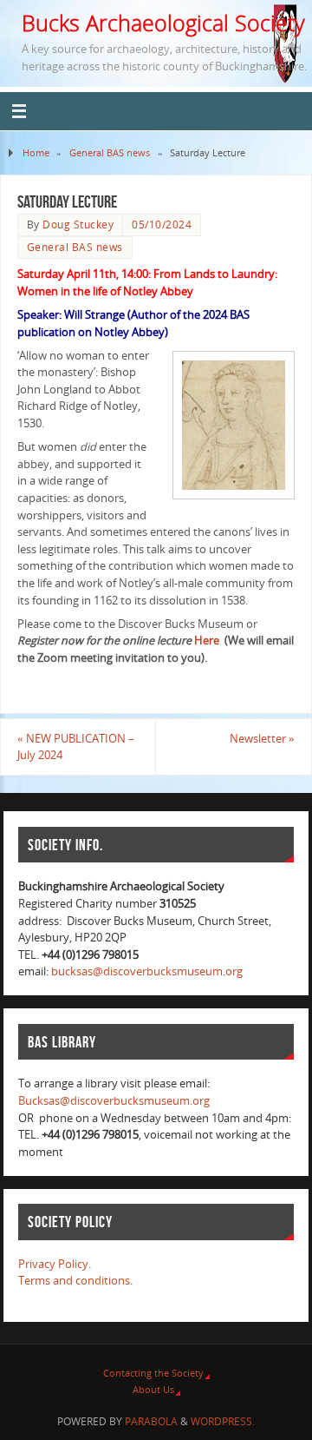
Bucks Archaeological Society (163, 22)
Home (36, 152)
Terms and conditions (74, 1280)
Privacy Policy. (54, 1264)
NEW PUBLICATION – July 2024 (75, 747)
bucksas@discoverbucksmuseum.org (147, 971)
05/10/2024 (162, 224)
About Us (153, 1389)
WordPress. (223, 1421)
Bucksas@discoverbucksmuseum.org (114, 1100)
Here (206, 640)
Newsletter (262, 738)
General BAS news (109, 152)
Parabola (151, 1421)
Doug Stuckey (78, 224)
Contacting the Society (153, 1372)
